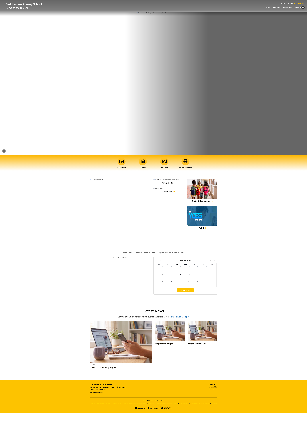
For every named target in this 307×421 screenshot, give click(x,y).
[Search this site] (303, 3)
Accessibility (213, 387)
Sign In (211, 390)
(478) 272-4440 (100, 390)
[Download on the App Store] (166, 408)
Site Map (212, 384)
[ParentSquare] (140, 408)
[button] (291, 3)
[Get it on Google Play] (153, 408)
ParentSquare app (180, 316)
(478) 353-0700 (98, 392)
